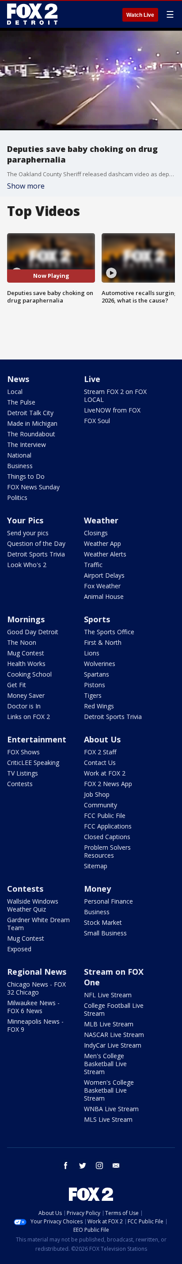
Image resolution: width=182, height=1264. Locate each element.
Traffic (93, 564)
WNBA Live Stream (111, 1109)
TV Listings (22, 773)
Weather (101, 520)
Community (100, 805)
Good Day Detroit (32, 632)
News (18, 379)
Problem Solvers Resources (107, 851)
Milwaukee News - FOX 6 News (33, 1007)
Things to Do (26, 476)
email (116, 1165)
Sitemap (95, 866)
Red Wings (99, 706)
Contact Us (100, 762)
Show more (26, 186)
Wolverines (99, 663)
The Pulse (21, 402)
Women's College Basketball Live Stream (109, 1090)
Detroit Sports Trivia (36, 554)
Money (97, 888)
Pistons (94, 685)
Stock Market (103, 922)
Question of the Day (36, 543)
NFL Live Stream (108, 995)
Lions (91, 653)
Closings (96, 533)
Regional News (36, 971)
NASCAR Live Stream (114, 1034)
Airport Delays (104, 575)
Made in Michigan (32, 423)
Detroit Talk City (30, 413)
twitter (83, 1165)
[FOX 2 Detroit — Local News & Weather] (32, 14)
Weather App (102, 543)
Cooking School (29, 674)
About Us (102, 739)
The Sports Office (109, 632)
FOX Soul (97, 420)
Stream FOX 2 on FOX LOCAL (115, 395)
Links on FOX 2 (28, 716)
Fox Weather (102, 586)
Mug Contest (25, 653)
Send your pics (28, 533)
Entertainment (36, 739)
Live (92, 379)
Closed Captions (107, 837)
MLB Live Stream (108, 1024)
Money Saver (26, 695)
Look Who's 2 (26, 564)
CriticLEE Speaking (33, 762)
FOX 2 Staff (100, 752)
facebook (66, 1165)
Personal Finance (108, 901)
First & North (102, 642)
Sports (97, 619)
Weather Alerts (105, 554)
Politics (17, 497)
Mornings (26, 619)
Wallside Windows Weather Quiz (32, 905)
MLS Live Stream (108, 1119)
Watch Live (140, 15)
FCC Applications (108, 826)
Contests (20, 784)
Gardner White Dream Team (38, 924)
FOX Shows (23, 752)
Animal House (104, 596)
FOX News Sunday (33, 487)
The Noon (21, 642)
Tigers (93, 695)
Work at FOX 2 (104, 773)
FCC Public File (104, 815)
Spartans (96, 674)
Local (15, 391)
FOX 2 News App (108, 784)
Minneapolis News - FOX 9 (35, 1025)
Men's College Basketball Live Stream (105, 1064)
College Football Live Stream (114, 1009)
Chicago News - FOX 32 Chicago (36, 988)
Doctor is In (24, 706)
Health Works (26, 663)
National (19, 455)
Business (20, 466)
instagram (99, 1165)
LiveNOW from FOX (112, 410)
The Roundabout (31, 434)
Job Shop (97, 794)
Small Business (105, 933)
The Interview (26, 444)
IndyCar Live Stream (112, 1045)
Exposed (19, 949)
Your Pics (25, 520)
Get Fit (16, 685)
